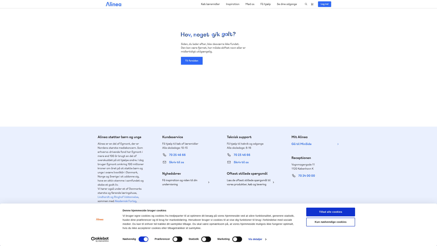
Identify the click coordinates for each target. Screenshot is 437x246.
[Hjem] (113, 4)
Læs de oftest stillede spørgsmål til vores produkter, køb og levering (249, 182)
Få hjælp (265, 4)
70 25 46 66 (177, 155)
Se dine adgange (287, 4)
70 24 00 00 (306, 176)
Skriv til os (176, 162)
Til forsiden (191, 60)
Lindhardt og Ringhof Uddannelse (118, 197)
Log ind (324, 4)
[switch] (177, 239)
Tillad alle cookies (330, 211)
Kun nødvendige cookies (331, 222)
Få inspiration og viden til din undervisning (180, 182)
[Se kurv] (312, 4)
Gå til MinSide (302, 144)
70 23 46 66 (242, 155)
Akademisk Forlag (125, 201)
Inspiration (232, 4)
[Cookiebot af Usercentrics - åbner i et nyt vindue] (100, 239)
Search (306, 4)
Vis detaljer (255, 239)
